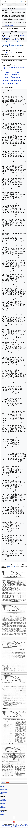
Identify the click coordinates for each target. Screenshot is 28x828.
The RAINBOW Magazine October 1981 (11, 77)
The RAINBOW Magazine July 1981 (11, 72)
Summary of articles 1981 (9, 83)
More (9, 4)
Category (3, 782)
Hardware (3, 803)
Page (2, 5)
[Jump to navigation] (2, 1)
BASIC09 (3, 813)
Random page (4, 792)
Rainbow (13, 52)
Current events (4, 789)
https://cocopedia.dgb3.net (7, 25)
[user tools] (25, 1)
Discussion (5, 5)
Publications (7, 52)
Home (2, 52)
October (17, 67)
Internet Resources (5, 804)
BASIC (2, 811)
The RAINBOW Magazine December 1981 (12, 80)
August (8, 67)
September (12, 67)
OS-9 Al (17, 39)
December (6, 68)
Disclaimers (15, 826)
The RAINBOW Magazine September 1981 (12, 76)
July (5, 67)
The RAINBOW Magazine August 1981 (11, 74)
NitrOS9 (2, 814)
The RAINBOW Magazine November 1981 (12, 79)
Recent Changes (7, 44)
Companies (3, 800)
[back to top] (14, 817)
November (22, 67)
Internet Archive (10, 566)
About (13, 44)
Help (2, 793)
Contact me (18, 45)
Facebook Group (9, 45)
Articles (2, 797)
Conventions (3, 799)
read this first (8, 38)
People (2, 806)
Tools (25, 5)
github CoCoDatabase (15, 86)
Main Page (3, 786)
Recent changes (4, 790)
